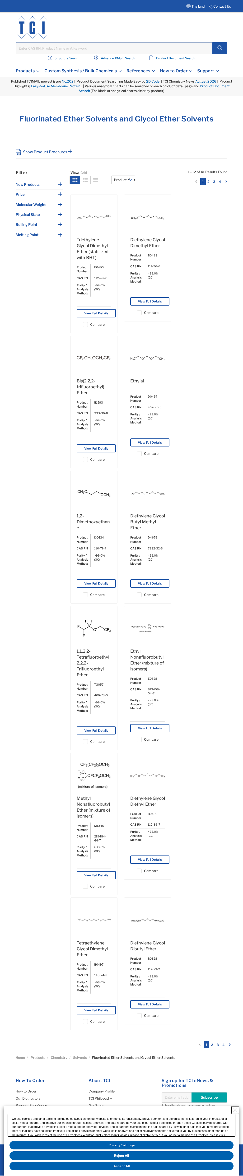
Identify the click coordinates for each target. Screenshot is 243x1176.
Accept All (121, 1166)
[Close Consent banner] (235, 1110)
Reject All (121, 1155)
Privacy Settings (121, 1145)
